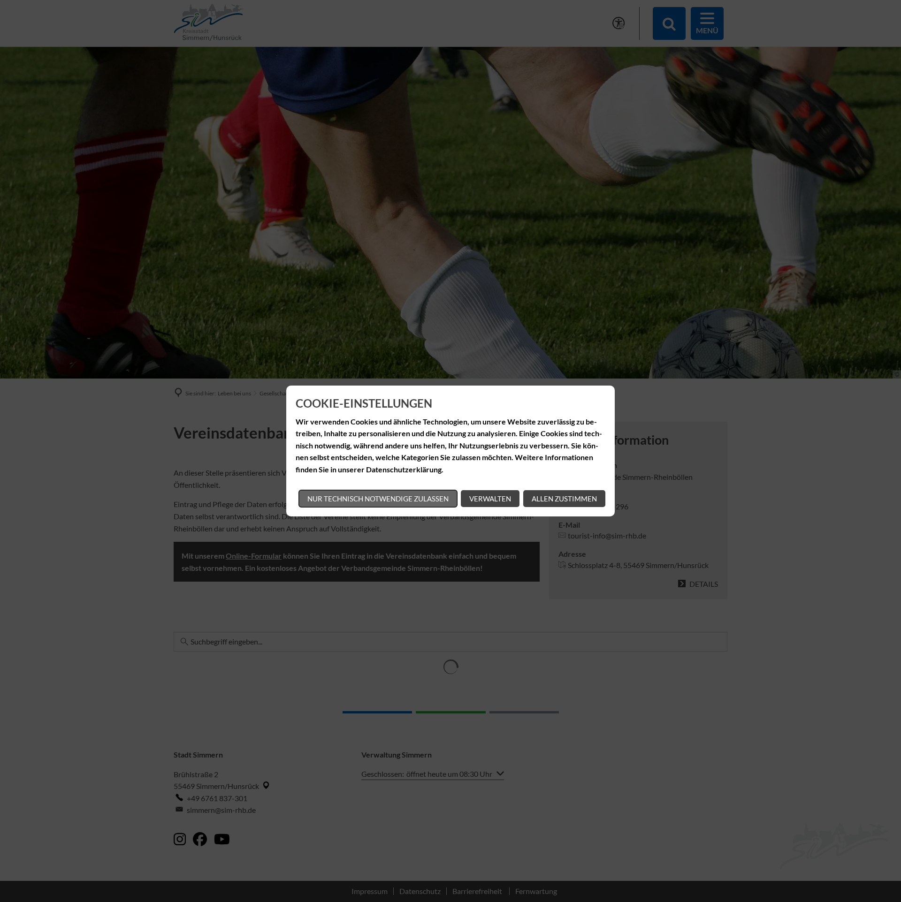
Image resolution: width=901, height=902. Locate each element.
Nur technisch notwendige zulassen (378, 498)
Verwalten (490, 498)
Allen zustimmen (564, 498)
